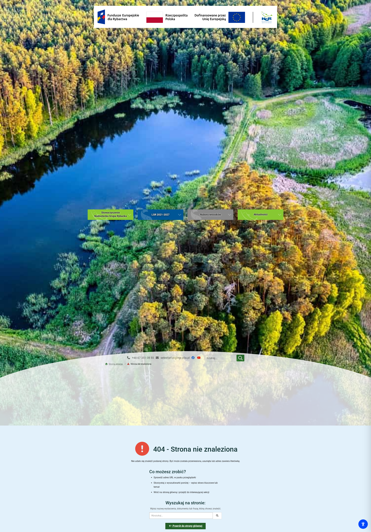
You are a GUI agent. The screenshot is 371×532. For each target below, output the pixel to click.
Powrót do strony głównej (187, 525)
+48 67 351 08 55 (142, 357)
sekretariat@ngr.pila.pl (175, 357)
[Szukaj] (240, 358)
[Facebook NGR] (194, 358)
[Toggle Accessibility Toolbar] (363, 524)
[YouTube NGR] (200, 358)
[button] (110, 214)
